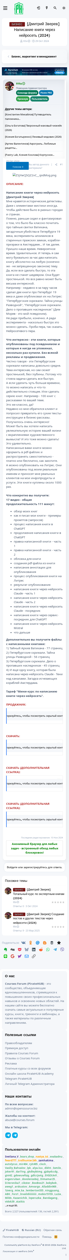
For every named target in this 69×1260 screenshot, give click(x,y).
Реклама (11, 1063)
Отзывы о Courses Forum (22, 1058)
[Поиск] (55, 8)
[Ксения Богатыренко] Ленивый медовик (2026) (33, 136)
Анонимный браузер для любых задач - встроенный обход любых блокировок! (34, 848)
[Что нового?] (47, 8)
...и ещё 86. (11, 1205)
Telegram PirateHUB (18, 1078)
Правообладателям (18, 1043)
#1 (61, 164)
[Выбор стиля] (63, 8)
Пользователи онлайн (22, 1149)
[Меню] (5, 8)
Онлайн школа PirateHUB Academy (29, 1073)
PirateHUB (12, 1230)
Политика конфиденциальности (21, 1236)
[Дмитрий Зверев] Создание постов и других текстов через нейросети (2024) (38, 918)
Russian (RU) (32, 1230)
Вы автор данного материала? (39, 166)
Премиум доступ (16, 1048)
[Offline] (12, 88)
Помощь (47, 1236)
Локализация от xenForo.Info (18, 1251)
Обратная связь (53, 1230)
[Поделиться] (56, 164)
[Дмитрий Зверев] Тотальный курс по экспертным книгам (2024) (38, 894)
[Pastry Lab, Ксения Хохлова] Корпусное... (29, 154)
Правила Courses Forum (21, 1053)
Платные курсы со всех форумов (28, 1068)
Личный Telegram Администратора (29, 1084)
